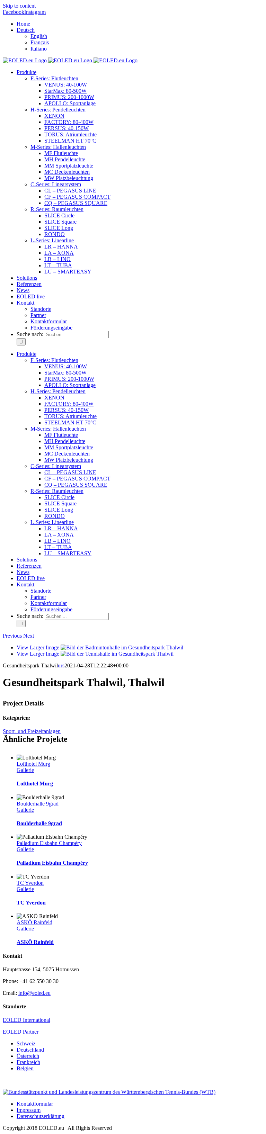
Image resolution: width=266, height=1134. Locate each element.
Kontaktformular (35, 1104)
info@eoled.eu (34, 993)
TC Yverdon (30, 883)
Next (28, 636)
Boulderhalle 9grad (38, 804)
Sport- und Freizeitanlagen (32, 731)
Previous (12, 636)
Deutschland (30, 1050)
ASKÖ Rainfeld (34, 922)
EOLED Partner (20, 1032)
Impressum (29, 1110)
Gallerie (25, 770)
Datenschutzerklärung (40, 1116)
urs (61, 665)
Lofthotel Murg (33, 764)
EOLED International (26, 1020)
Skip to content (19, 6)
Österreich (28, 1056)
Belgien (25, 1068)
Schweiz (26, 1043)
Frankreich (28, 1062)
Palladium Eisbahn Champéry (49, 843)
